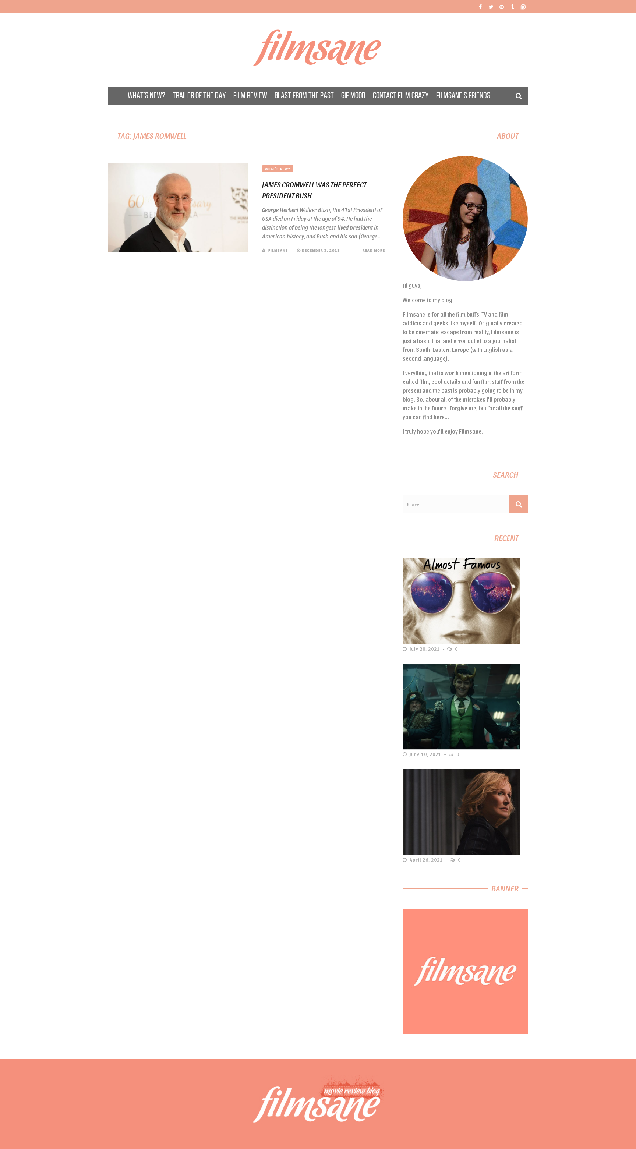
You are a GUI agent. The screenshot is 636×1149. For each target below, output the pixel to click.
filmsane (278, 250)
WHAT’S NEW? (146, 96)
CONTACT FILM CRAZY (401, 96)
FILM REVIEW (250, 96)
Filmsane (318, 50)
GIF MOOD (353, 96)
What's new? (277, 168)
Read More (374, 250)
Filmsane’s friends (463, 96)
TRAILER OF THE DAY (199, 96)
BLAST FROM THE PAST (304, 96)
